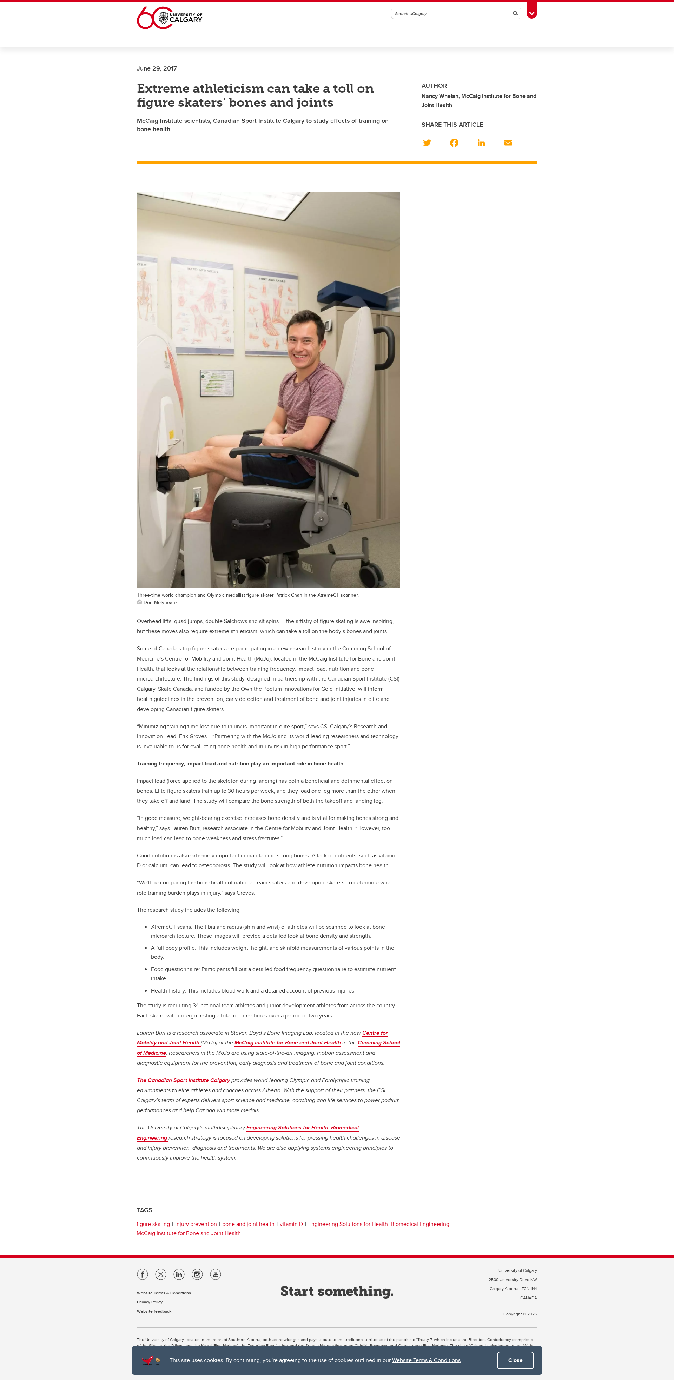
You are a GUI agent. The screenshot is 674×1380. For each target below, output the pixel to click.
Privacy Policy (150, 1302)
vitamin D (291, 1224)
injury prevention (196, 1224)
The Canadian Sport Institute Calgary (183, 1080)
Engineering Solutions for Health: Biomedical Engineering (378, 1224)
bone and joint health (248, 1224)
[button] (431, 141)
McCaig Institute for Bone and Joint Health (287, 1043)
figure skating (153, 1224)
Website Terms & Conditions (426, 1360)
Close (515, 1360)
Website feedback (154, 1311)
